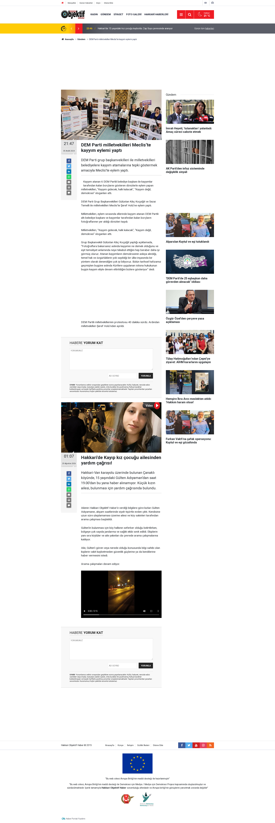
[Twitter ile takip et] (188, 745)
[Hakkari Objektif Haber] (73, 14)
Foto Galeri (134, 14)
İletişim (130, 745)
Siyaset (118, 14)
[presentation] (71, 28)
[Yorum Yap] (69, 192)
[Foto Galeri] (212, 2)
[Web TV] (205, 2)
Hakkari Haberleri (156, 14)
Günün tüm (204, 28)
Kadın (94, 14)
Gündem (106, 14)
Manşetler (72, 3)
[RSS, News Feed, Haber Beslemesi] (210, 745)
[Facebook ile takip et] (181, 745)
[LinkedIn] (69, 171)
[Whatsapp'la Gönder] (69, 177)
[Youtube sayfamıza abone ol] (196, 745)
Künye (120, 745)
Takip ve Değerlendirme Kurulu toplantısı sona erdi (123, 28)
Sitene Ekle (108, 3)
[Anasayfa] (62, 3)
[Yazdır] (69, 187)
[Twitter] (69, 166)
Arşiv (98, 3)
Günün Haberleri (86, 3)
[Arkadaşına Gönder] (69, 182)
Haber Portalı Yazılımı (75, 819)
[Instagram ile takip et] (203, 745)
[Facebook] (69, 161)
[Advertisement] (137, 65)
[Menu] (181, 14)
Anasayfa (109, 745)
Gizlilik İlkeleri (143, 745)
